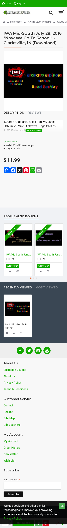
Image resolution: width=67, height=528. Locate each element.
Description (14, 112)
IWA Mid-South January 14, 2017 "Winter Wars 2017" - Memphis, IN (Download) (50, 254)
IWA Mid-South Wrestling (39, 22)
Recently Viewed (18, 287)
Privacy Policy (12, 518)
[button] (30, 278)
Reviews (35, 112)
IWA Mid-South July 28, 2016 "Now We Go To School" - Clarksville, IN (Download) (17, 324)
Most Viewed (47, 287)
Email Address (12, 480)
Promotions (16, 22)
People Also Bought (21, 216)
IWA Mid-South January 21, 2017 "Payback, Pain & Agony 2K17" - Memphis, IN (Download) (19, 254)
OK (62, 506)
